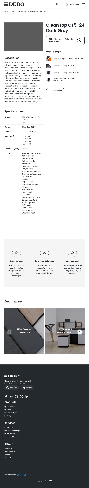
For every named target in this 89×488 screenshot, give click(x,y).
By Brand (7, 410)
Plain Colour (22, 11)
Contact (7, 458)
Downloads (8, 427)
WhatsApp (13, 388)
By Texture (8, 416)
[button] (80, 332)
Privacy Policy (9, 434)
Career (7, 455)
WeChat (29, 388)
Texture (13, 11)
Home (6, 11)
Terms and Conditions (12, 437)
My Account (74, 4)
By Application (9, 406)
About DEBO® (9, 448)
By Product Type (10, 413)
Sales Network (9, 452)
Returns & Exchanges (12, 431)
